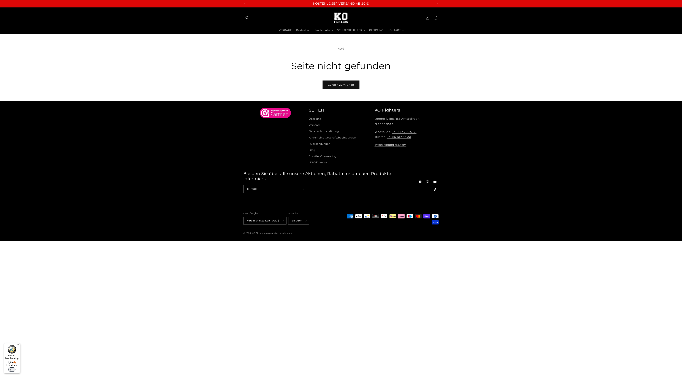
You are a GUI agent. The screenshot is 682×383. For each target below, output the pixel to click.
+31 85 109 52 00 (399, 136)
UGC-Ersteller (318, 162)
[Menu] (18, 345)
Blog (312, 150)
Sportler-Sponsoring (322, 156)
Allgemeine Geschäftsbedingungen (332, 137)
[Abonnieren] (303, 189)
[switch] (11, 369)
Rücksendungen (319, 143)
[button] (247, 18)
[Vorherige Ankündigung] (244, 3)
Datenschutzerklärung (324, 131)
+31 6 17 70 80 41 (404, 132)
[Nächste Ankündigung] (437, 3)
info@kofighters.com (390, 144)
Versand (314, 125)
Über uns (315, 118)
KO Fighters (258, 233)
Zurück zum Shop (341, 84)
